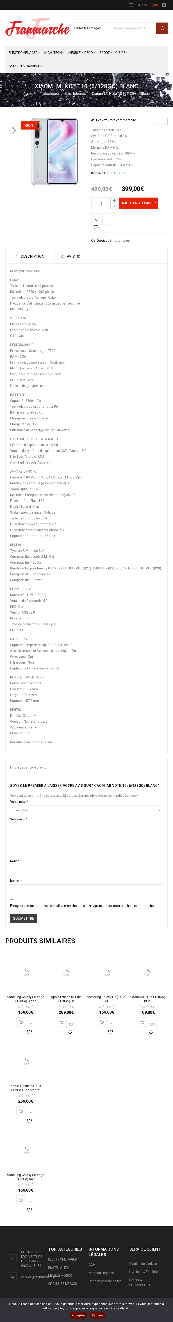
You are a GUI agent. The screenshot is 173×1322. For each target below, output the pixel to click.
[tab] (29, 256)
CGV (92, 1265)
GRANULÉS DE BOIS (62, 1284)
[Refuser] (167, 1310)
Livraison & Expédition (145, 1272)
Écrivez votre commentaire (116, 120)
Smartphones (75, 93)
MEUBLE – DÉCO (60, 1275)
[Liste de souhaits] (96, 219)
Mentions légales (101, 1273)
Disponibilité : (100, 173)
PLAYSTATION (58, 1267)
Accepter (78, 1315)
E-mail (16, 880)
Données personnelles (105, 1281)
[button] (20, 1021)
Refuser (97, 1315)
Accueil (29, 93)
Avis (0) (73, 256)
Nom (14, 861)
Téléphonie (50, 93)
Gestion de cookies (143, 1263)
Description (32, 256)
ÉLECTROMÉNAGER (62, 1259)
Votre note (19, 801)
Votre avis (18, 819)
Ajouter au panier (139, 203)
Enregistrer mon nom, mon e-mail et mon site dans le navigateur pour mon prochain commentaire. (82, 906)
